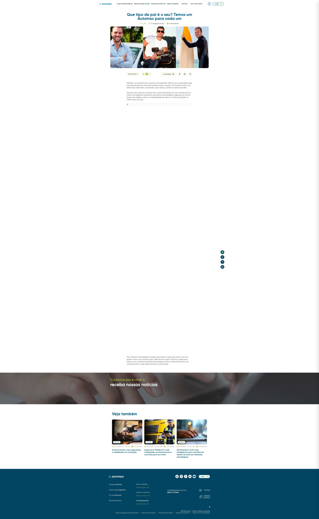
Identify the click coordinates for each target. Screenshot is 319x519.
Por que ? (115, 495)
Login (202, 476)
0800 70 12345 (173, 492)
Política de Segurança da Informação (127, 513)
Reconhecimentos (115, 500)
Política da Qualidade (182, 513)
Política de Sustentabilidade (201, 513)
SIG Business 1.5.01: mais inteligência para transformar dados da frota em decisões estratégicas (190, 453)
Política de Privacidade (166, 513)
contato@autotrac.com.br (176, 490)
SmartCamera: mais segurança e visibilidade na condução (126, 451)
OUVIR (132, 74)
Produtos (117, 490)
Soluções (115, 484)
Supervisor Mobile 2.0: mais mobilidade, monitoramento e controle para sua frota (158, 452)
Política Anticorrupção (148, 513)
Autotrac (116, 442)
